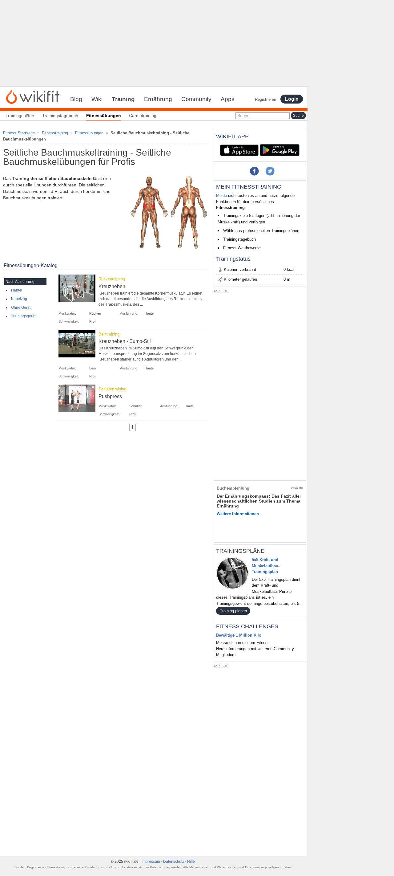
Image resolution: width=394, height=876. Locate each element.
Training (123, 99)
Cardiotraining (142, 115)
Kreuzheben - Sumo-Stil (124, 341)
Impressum (151, 861)
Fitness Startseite (19, 133)
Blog (76, 99)
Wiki (97, 99)
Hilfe (191, 861)
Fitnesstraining (55, 133)
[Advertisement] (154, 43)
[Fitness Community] (32, 96)
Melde (221, 195)
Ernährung (158, 99)
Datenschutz (173, 861)
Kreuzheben (111, 286)
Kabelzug (19, 299)
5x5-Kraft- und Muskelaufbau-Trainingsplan (265, 565)
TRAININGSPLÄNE (240, 551)
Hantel (16, 290)
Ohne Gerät (20, 307)
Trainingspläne (20, 115)
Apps (228, 99)
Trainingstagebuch (60, 115)
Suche (243, 115)
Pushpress (110, 396)
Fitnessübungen (89, 133)
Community (196, 99)
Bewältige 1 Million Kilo (238, 635)
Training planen (233, 611)
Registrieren (265, 99)
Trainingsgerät (23, 316)
